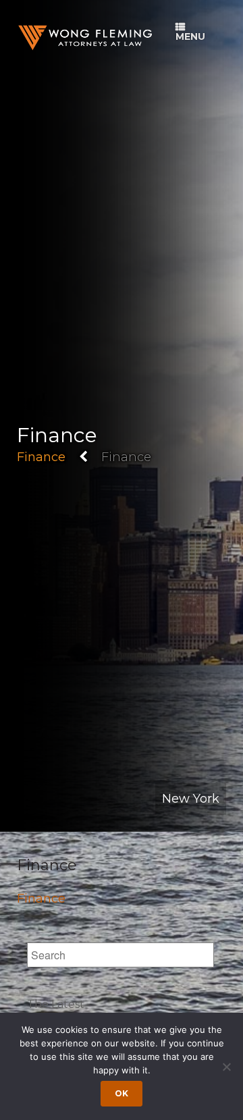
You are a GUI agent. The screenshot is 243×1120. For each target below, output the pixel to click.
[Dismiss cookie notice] (226, 1066)
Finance (41, 457)
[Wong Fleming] (84, 37)
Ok (121, 1093)
